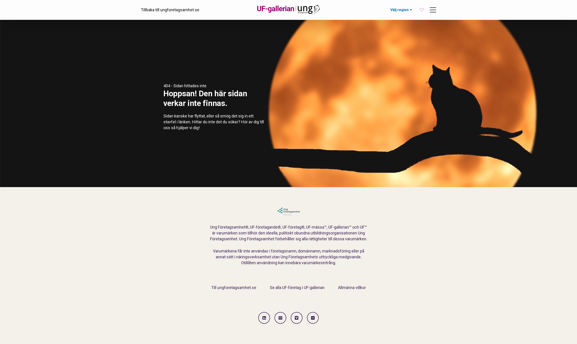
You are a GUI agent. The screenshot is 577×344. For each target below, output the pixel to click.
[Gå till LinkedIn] (264, 318)
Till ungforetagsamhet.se (233, 287)
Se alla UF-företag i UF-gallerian (297, 287)
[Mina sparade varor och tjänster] (422, 9)
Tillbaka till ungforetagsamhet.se (170, 9)
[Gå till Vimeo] (296, 318)
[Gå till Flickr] (313, 318)
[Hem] (288, 10)
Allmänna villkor (352, 287)
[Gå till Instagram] (280, 318)
